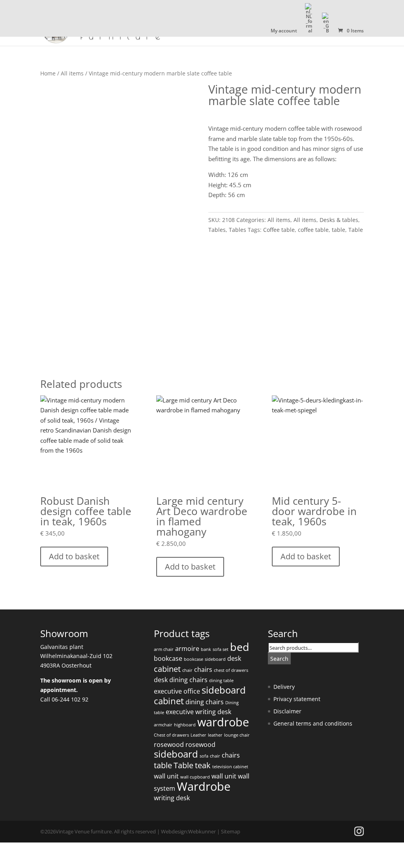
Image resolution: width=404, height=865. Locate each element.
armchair (163, 725)
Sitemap (230, 831)
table (338, 229)
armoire (187, 648)
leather (215, 735)
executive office (177, 691)
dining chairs (188, 679)
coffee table (313, 229)
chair (187, 670)
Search (279, 658)
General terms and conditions (312, 723)
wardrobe (223, 722)
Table (355, 229)
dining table (221, 680)
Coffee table (279, 229)
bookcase (168, 658)
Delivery (284, 686)
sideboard (215, 659)
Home (48, 73)
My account (284, 31)
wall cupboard (195, 777)
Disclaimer (287, 711)
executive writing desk (198, 711)
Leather (198, 735)
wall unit (166, 776)
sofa (204, 756)
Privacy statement (296, 699)
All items (72, 73)
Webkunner (202, 831)
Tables (217, 229)
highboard (185, 725)
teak (203, 765)
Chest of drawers (171, 735)
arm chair (164, 649)
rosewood (169, 744)
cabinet (167, 669)
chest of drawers (231, 670)
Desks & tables (339, 220)
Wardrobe (203, 786)
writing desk (172, 798)
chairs (203, 669)
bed (239, 646)
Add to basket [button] (74, 556)
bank (206, 649)
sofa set (220, 649)
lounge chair (237, 735)
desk (234, 658)
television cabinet (230, 766)
